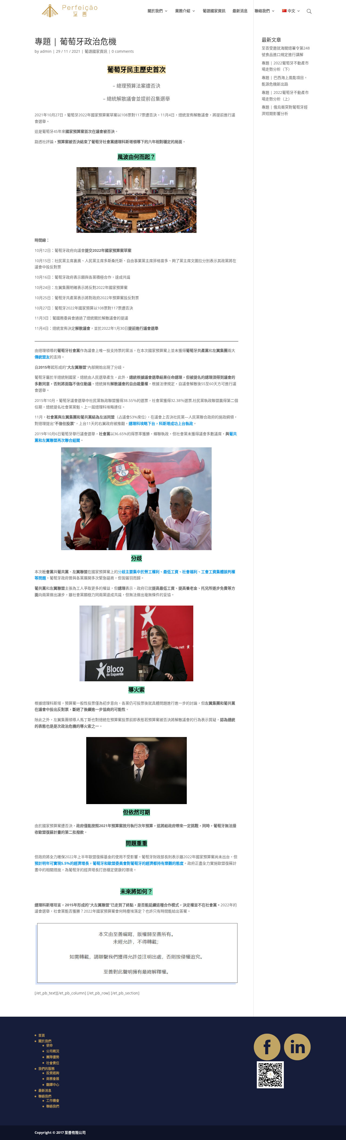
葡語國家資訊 (214, 11)
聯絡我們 (262, 11)
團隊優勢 (52, 1057)
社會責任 (52, 1063)
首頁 (41, 1035)
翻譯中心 (52, 1084)
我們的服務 (46, 1068)
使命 (49, 1045)
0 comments (123, 51)
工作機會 (52, 1100)
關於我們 (155, 11)
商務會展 (52, 1078)
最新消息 (240, 11)
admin (46, 51)
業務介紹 (182, 11)
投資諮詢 (52, 1073)
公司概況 (52, 1051)
